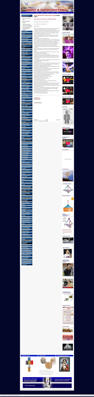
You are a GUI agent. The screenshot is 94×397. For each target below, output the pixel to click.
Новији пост (35, 119)
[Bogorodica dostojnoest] (64, 371)
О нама (42, 12)
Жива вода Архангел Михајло (26, 22)
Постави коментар (37, 99)
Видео (53, 12)
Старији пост (58, 119)
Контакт (47, 12)
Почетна (37, 12)
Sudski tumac (88, 395)
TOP (93, 395)
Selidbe (85, 395)
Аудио (58, 12)
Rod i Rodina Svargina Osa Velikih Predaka (45, 19)
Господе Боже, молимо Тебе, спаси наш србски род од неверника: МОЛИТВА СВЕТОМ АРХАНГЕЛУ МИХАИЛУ (27, 27)
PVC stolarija (81, 395)
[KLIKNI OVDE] (68, 211)
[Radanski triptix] (29, 371)
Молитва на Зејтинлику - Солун (27, 19)
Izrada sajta (16, 395)
